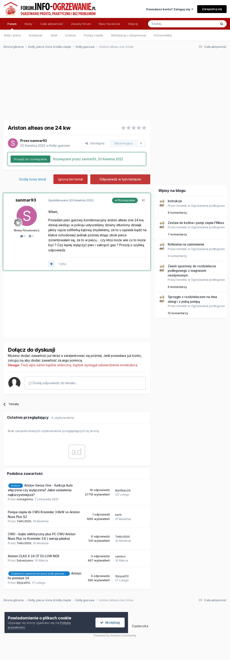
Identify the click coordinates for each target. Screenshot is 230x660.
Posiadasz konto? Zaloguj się (168, 9)
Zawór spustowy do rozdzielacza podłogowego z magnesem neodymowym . (192, 270)
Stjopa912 (23, 582)
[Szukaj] (222, 23)
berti (118, 514)
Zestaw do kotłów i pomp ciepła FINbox (196, 223)
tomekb (182, 205)
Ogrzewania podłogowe (208, 205)
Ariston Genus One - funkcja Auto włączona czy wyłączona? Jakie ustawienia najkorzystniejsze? (40, 490)
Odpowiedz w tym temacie (120, 179)
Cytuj (62, 263)
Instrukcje (175, 201)
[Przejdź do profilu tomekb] (162, 203)
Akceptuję (111, 622)
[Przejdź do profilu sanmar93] (13, 143)
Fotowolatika (163, 35)
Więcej (133, 24)
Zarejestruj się (212, 9)
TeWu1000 (24, 521)
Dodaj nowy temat (32, 179)
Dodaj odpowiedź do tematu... (54, 383)
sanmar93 (38, 141)
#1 (143, 200)
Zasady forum (81, 24)
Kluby (28, 24)
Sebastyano (25, 560)
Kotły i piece (12, 35)
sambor (120, 556)
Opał (54, 35)
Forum (12, 24)
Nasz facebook (109, 24)
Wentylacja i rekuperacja (128, 35)
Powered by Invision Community (115, 635)
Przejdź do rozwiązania (30, 159)
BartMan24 (122, 490)
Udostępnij (96, 143)
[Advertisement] (113, 87)
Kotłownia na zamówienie (186, 244)
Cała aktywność (51, 24)
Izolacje (70, 35)
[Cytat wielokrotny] (51, 264)
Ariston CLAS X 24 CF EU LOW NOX (33, 556)
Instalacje (35, 35)
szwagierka (25, 499)
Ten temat (204, 23)
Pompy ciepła (93, 35)
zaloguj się (16, 360)
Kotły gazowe (60, 145)
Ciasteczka (140, 626)
